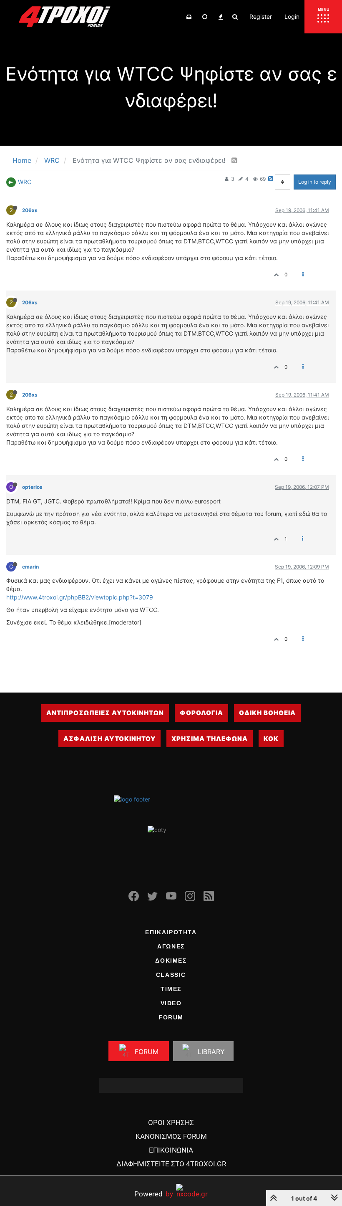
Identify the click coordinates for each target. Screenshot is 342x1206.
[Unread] (189, 16)
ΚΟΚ (271, 739)
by (153, 1194)
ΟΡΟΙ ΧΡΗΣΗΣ (171, 1122)
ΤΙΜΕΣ (171, 989)
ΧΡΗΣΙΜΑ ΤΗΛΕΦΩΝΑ (209, 739)
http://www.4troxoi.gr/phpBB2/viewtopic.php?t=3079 (79, 597)
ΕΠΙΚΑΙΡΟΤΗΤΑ (170, 932)
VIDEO (171, 1003)
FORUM (171, 1017)
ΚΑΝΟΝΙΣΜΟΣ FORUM (171, 1136)
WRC (24, 181)
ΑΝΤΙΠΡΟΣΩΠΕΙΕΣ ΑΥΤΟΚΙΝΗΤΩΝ (105, 713)
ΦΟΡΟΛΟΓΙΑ (201, 713)
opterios (32, 487)
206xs (30, 210)
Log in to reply (314, 182)
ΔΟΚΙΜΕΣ (170, 960)
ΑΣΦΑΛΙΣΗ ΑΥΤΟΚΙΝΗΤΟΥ (109, 739)
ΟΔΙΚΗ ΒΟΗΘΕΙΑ (267, 713)
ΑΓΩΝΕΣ (171, 946)
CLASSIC (171, 974)
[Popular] (221, 16)
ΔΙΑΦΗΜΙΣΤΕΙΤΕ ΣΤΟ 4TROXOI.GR (171, 1164)
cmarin (30, 567)
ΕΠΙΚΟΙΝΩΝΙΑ (171, 1150)
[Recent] (205, 16)
